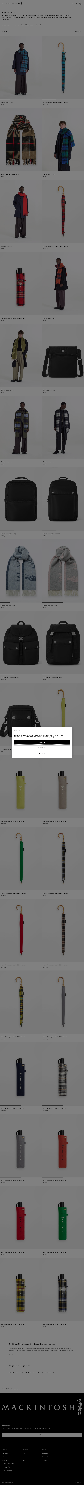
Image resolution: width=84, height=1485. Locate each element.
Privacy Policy (49, 737)
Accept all (42, 742)
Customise (41, 748)
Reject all (42, 753)
